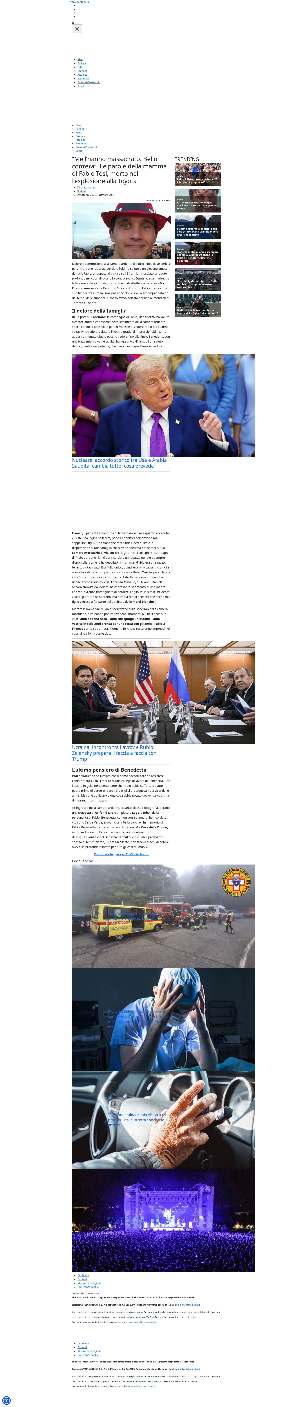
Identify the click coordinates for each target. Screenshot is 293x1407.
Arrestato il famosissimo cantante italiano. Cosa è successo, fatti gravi (138, 1220)
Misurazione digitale (89, 1283)
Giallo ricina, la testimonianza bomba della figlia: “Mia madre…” (197, 312)
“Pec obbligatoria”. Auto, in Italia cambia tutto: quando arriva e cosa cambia (197, 284)
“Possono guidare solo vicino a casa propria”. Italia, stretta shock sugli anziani (139, 1119)
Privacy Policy (79, 1293)
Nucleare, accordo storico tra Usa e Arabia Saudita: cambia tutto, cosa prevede (119, 463)
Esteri (81, 67)
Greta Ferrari (88, 187)
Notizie (81, 191)
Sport (81, 86)
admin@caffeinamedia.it (187, 1304)
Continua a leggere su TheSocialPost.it (121, 854)
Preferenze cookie (88, 1287)
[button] (6, 1400)
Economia (83, 78)
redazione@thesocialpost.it (143, 1322)
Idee (80, 59)
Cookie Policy (93, 1293)
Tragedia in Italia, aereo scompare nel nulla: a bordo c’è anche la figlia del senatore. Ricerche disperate (198, 256)
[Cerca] (73, 22)
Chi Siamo (83, 1275)
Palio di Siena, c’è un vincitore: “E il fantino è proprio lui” (197, 181)
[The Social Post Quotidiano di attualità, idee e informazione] (161, 45)
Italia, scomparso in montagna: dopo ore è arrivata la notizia (134, 916)
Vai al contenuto (79, 2)
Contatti (82, 1279)
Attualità (82, 74)
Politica (82, 63)
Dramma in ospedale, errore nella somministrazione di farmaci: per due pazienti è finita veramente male (137, 1019)
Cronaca (82, 71)
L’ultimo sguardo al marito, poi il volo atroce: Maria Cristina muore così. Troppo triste (197, 231)
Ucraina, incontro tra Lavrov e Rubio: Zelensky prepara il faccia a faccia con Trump (114, 753)
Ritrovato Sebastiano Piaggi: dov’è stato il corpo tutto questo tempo (196, 205)
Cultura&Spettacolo (89, 82)
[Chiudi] (77, 28)
